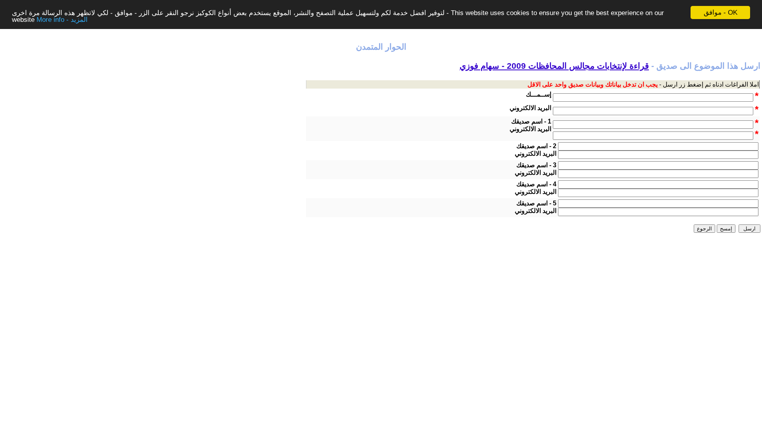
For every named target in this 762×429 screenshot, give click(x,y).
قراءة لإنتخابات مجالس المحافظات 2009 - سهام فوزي (554, 66)
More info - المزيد (62, 19)
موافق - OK (720, 12)
